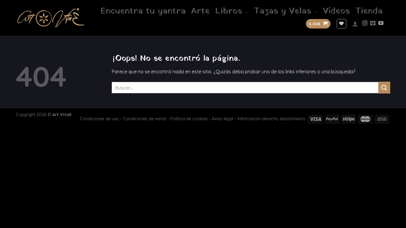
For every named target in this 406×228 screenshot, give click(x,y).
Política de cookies (189, 118)
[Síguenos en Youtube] (380, 23)
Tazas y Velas (282, 11)
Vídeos (336, 11)
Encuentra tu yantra (143, 11)
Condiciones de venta (144, 118)
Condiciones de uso (99, 118)
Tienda (369, 11)
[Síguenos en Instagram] (364, 23)
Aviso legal (222, 118)
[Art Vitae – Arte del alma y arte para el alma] (51, 18)
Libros (228, 11)
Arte (200, 11)
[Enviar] (384, 87)
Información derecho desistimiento (271, 118)
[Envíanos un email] (372, 23)
